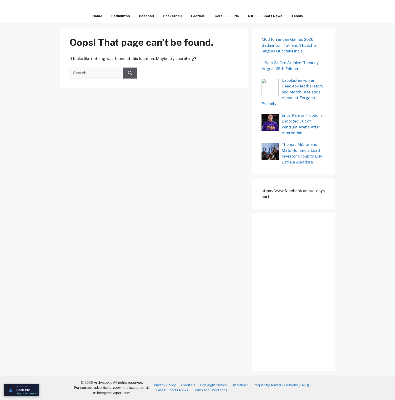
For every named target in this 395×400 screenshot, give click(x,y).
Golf (218, 16)
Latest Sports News (172, 390)
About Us (187, 385)
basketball (172, 16)
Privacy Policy (165, 385)
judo (235, 16)
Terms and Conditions (210, 390)
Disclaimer (240, 385)
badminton (120, 16)
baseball (146, 16)
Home (97, 16)
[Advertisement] (296, 291)
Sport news (272, 16)
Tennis (297, 16)
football (198, 16)
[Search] (130, 73)
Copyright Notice (213, 385)
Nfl (250, 16)
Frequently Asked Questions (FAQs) (281, 385)
